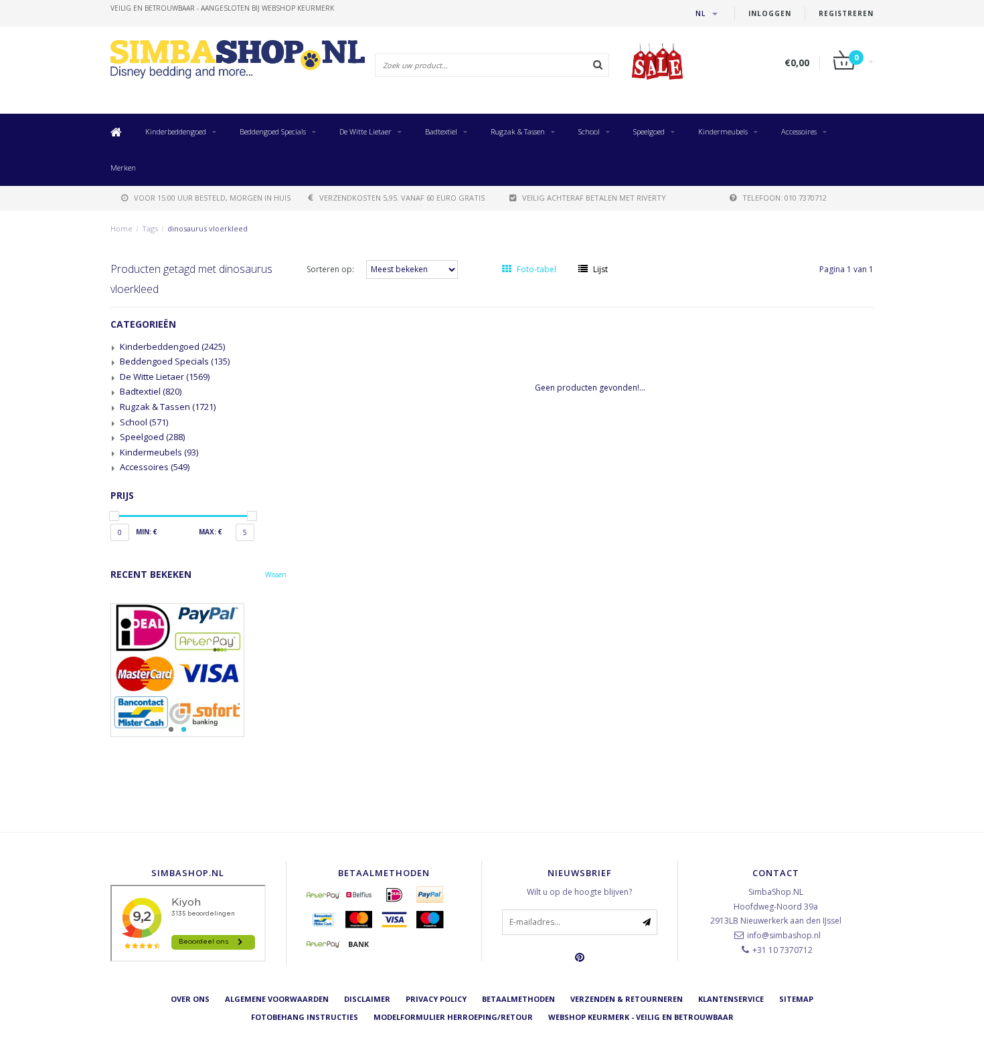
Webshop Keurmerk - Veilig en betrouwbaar (641, 1017)
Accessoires (799, 131)
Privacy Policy (436, 999)
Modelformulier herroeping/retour (453, 1017)
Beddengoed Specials (273, 131)
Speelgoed (649, 131)
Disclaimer (367, 999)
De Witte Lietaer (365, 131)
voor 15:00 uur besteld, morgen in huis (212, 198)
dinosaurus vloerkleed (207, 228)
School (589, 131)
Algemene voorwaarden (277, 999)
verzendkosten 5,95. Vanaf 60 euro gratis (402, 198)
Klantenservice (731, 999)
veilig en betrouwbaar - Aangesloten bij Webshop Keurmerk (222, 8)
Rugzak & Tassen (518, 131)
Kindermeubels (723, 131)
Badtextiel (441, 131)
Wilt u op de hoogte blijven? (579, 892)
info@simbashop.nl (784, 935)
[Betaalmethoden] (323, 895)
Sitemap (796, 999)
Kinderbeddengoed (175, 131)
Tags (150, 228)
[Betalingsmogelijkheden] (198, 670)
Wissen (275, 574)
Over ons (190, 999)
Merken (123, 168)
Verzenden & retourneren (626, 999)
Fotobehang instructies (304, 1017)
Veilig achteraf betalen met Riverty (594, 198)
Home (121, 228)
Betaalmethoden (518, 999)
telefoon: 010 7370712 (784, 198)
